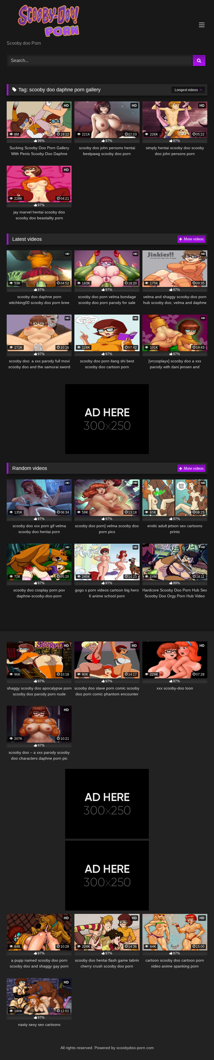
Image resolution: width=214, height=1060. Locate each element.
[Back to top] (197, 1043)
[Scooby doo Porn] (107, 22)
